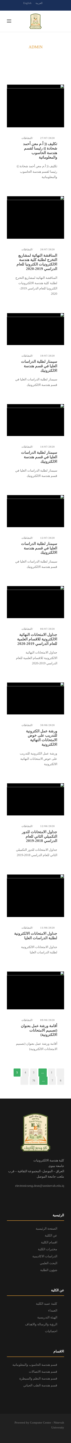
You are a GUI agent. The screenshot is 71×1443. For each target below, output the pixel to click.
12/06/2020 (47, 826)
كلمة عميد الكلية (46, 1303)
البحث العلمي (48, 1263)
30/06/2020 (47, 725)
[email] (29, 7)
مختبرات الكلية (47, 1249)
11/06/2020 (47, 927)
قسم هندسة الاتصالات (43, 1371)
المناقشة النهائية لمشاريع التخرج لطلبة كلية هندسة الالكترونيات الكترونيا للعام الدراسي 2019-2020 (37, 262)
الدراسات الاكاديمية (44, 1256)
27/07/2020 (47, 138)
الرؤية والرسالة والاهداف (41, 1324)
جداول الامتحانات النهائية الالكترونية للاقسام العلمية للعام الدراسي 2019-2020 (37, 639)
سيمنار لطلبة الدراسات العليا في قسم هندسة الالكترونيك (39, 366)
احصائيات (51, 1331)
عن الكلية (51, 1235)
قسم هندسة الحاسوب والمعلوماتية (34, 1364)
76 (33, 1080)
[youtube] (42, 7)
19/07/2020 (47, 355)
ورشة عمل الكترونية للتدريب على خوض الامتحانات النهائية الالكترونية (41, 737)
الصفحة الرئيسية (46, 1228)
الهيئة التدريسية (47, 1317)
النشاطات (26, 138)
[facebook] (35, 7)
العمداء (52, 1310)
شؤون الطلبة (48, 1270)
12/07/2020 (47, 537)
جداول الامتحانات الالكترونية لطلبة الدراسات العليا (35, 935)
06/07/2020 (47, 628)
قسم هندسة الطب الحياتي (40, 1385)
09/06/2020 (47, 1020)
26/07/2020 (47, 249)
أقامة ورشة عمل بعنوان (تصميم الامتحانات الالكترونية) (39, 1030)
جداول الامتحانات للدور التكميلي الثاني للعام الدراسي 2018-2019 (39, 836)
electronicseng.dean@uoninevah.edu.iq (39, 1185)
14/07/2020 (47, 446)
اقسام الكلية (49, 1242)
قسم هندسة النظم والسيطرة (38, 1378)
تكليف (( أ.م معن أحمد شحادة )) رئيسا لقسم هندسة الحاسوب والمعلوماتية (40, 150)
